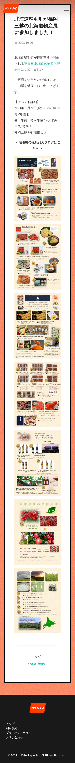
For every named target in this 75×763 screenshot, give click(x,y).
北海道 (32, 664)
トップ (10, 723)
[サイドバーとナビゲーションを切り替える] (68, 9)
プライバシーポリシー (20, 732)
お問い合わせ (14, 737)
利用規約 (11, 728)
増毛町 (42, 664)
